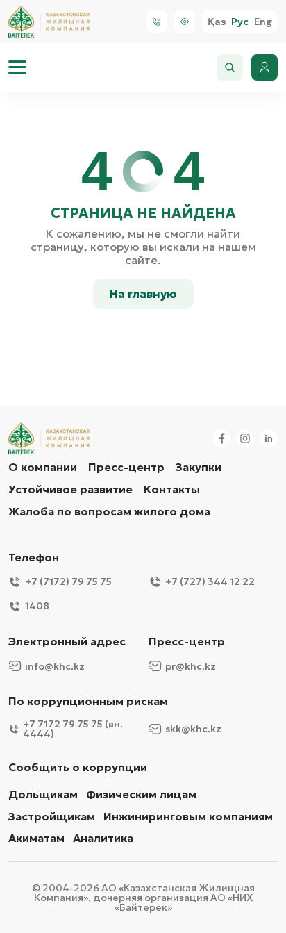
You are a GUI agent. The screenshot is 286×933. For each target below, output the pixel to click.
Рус (240, 22)
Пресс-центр (126, 467)
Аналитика (103, 838)
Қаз (217, 22)
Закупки (198, 467)
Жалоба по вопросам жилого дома (109, 511)
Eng (263, 22)
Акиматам (36, 838)
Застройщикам (51, 816)
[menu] (17, 67)
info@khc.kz (55, 666)
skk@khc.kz (193, 729)
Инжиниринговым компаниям (188, 816)
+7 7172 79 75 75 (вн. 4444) (73, 728)
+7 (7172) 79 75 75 (68, 581)
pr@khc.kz (190, 666)
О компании (42, 467)
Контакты (172, 489)
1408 (37, 606)
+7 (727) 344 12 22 (210, 581)
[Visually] (184, 21)
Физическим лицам (141, 794)
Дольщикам (43, 794)
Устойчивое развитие (70, 489)
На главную (143, 294)
